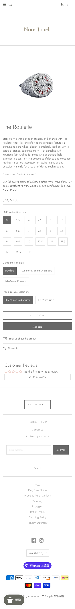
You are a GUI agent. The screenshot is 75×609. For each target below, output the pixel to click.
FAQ (37, 485)
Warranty (37, 501)
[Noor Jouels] (38, 26)
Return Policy (37, 512)
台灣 (35, 553)
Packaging (37, 506)
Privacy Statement (37, 523)
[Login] (62, 5)
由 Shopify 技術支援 (53, 596)
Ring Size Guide (37, 490)
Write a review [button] (37, 377)
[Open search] (10, 4)
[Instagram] (41, 540)
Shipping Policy (37, 517)
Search (38, 468)
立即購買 (37, 326)
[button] (37, 404)
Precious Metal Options (37, 496)
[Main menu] (4, 4)
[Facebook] (33, 540)
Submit (60, 450)
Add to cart (37, 315)
